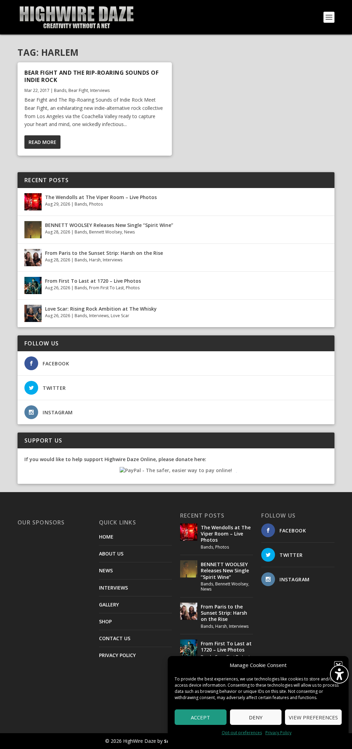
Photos (96, 204)
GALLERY (109, 604)
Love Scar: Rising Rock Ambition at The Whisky (101, 308)
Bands (60, 90)
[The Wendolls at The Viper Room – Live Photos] (33, 201)
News (129, 232)
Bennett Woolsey (105, 232)
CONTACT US (114, 638)
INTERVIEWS (113, 587)
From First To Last (106, 288)
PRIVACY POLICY (117, 655)
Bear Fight (78, 90)
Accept (200, 717)
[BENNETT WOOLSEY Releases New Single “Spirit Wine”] (33, 229)
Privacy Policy (278, 733)
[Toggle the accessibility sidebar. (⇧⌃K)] (339, 674)
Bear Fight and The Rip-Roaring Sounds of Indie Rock (91, 76)
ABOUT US (111, 553)
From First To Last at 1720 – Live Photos (93, 281)
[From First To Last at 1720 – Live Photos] (33, 285)
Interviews (100, 90)
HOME (106, 536)
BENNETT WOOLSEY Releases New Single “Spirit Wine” (109, 225)
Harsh (95, 260)
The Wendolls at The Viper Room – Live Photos (101, 197)
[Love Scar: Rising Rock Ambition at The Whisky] (33, 313)
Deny (256, 717)
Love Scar (120, 316)
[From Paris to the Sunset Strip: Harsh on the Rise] (33, 257)
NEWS (106, 570)
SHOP (105, 621)
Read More (42, 142)
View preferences (313, 717)
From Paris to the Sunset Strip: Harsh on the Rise (104, 253)
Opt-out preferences (242, 733)
